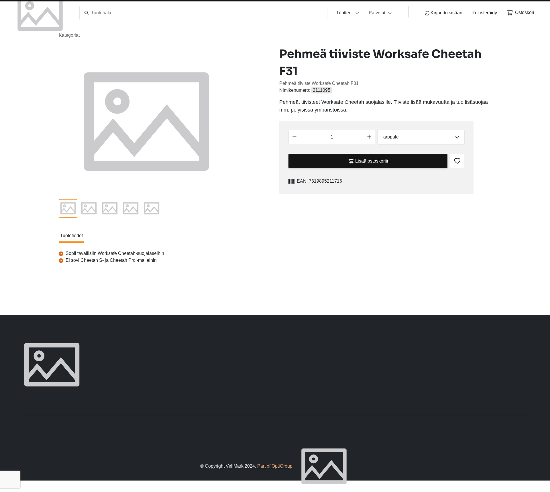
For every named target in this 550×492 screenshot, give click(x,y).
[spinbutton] (332, 137)
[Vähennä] (294, 137)
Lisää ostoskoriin (372, 161)
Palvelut (377, 12)
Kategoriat (69, 35)
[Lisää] (369, 137)
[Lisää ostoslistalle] (457, 161)
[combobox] (421, 137)
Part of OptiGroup (274, 466)
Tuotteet (344, 12)
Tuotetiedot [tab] (71, 235)
